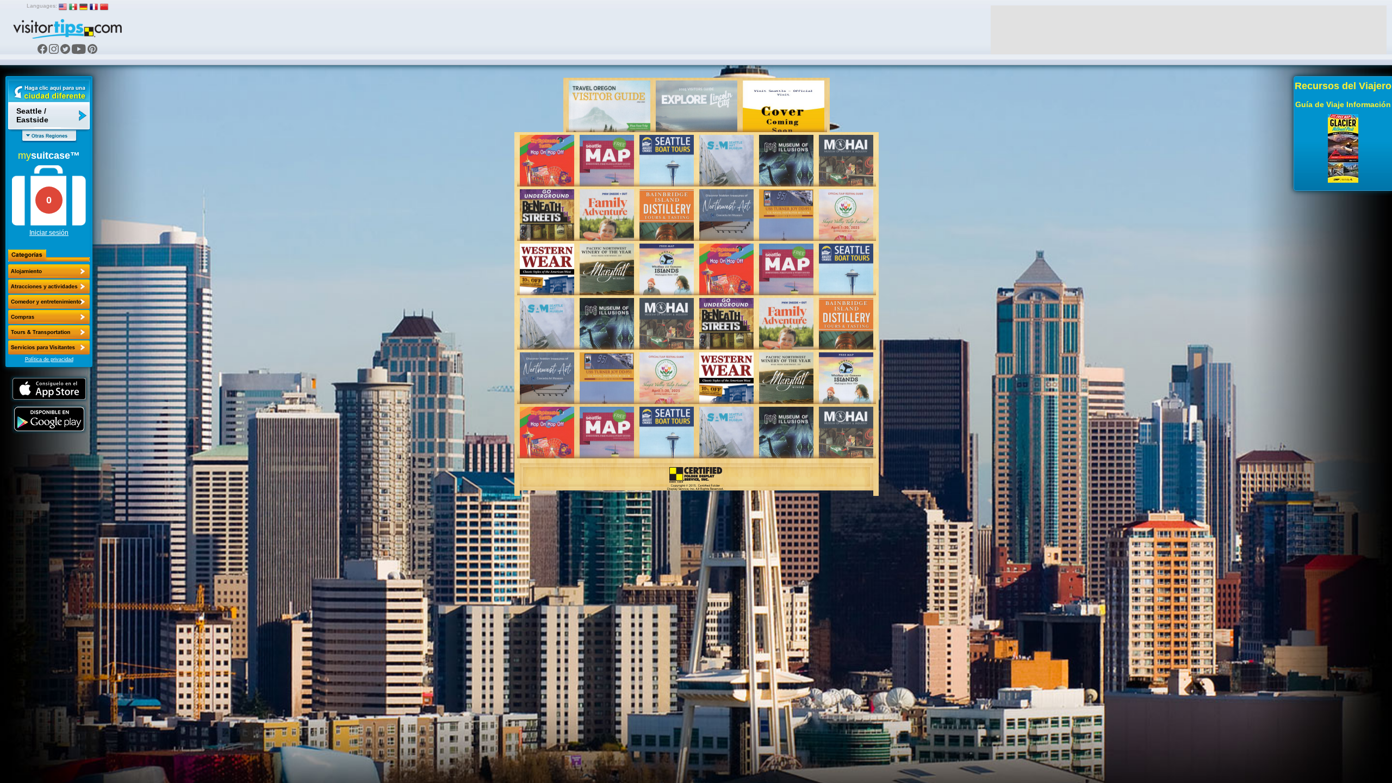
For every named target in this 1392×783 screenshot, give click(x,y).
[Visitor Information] (49, 347)
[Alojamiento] (49, 271)
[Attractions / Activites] (49, 286)
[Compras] (49, 317)
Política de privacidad (49, 359)
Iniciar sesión (49, 233)
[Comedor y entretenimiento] (49, 302)
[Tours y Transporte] (49, 332)
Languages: (42, 6)
